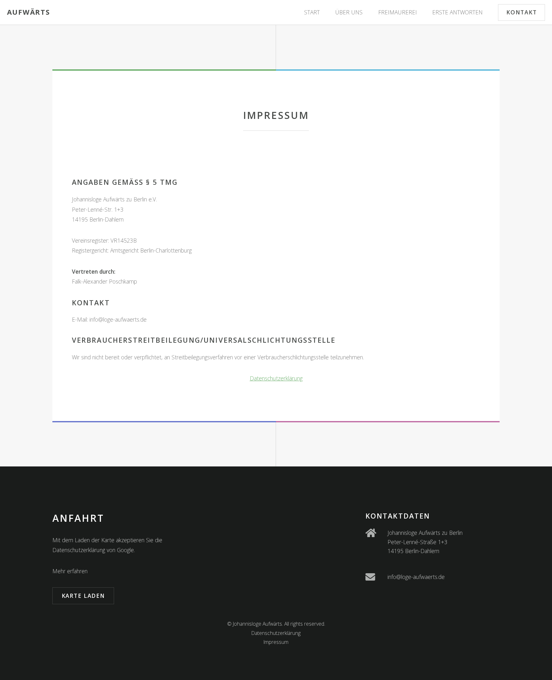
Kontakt (521, 12)
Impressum (276, 641)
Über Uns (349, 12)
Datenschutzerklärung (276, 378)
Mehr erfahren (70, 571)
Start (312, 12)
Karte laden (83, 595)
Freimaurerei (397, 12)
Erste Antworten (457, 12)
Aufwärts (28, 12)
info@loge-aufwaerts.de (416, 577)
